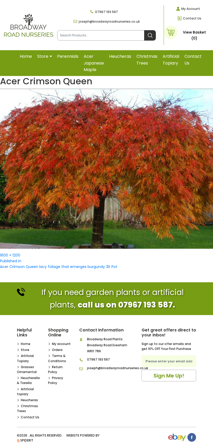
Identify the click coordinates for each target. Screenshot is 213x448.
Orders (57, 350)
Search (150, 35)
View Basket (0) (194, 35)
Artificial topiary (171, 59)
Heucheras (120, 56)
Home (26, 56)
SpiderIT (26, 440)
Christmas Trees (146, 59)
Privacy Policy (55, 380)
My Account (190, 9)
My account (61, 344)
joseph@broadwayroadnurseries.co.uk (109, 21)
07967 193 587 (106, 12)
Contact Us (192, 18)
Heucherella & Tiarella (28, 380)
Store (42, 56)
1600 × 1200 (10, 255)
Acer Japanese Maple (94, 63)
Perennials (67, 56)
